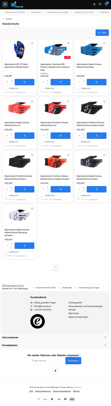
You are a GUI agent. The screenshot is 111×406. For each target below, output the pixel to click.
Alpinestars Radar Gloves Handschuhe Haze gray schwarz (16, 232)
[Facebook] (55, 370)
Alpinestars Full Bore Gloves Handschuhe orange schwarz (55, 177)
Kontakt (72, 309)
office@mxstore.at (42, 306)
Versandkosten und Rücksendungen (86, 306)
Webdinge (77, 387)
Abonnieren (73, 360)
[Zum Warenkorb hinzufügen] (24, 82)
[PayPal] (45, 399)
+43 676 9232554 (42, 309)
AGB (31, 391)
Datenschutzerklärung (62, 391)
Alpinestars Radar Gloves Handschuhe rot (16, 124)
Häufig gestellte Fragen (45, 302)
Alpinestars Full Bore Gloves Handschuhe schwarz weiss (90, 124)
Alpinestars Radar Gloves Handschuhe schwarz (89, 177)
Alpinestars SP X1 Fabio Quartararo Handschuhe (16, 65)
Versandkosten (20, 92)
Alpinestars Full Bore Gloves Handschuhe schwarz (18, 177)
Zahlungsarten (75, 302)
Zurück (9, 19)
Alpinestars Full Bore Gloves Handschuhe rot (54, 124)
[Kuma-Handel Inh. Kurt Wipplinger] (17, 4)
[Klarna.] (72, 399)
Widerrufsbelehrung (43, 391)
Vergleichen (13, 88)
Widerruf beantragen (78, 317)
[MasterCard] (52, 399)
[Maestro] (65, 399)
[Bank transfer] (39, 399)
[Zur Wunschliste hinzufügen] (32, 43)
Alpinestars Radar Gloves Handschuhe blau (89, 65)
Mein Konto (74, 313)
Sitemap (76, 391)
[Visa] (59, 399)
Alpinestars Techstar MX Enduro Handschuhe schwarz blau (55, 67)
